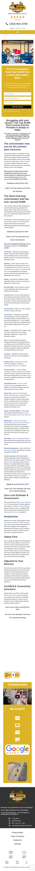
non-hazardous (25, 267)
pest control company (10, 450)
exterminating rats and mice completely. (15, 365)
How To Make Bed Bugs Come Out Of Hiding (14, 810)
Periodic (6, 369)
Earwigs (6, 330)
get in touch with (23, 415)
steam (6, 271)
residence (23, 161)
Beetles (6, 279)
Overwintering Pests (10, 383)
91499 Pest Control (18, 123)
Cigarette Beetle (25, 395)
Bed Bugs (7, 263)
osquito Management (11, 448)
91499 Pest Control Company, (12, 595)
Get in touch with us (12, 607)
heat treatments (8, 269)
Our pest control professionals (20, 438)
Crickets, (18, 369)
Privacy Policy (17, 832)
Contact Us (17, 840)
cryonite (17, 269)
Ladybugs (7, 354)
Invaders (12, 369)
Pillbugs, (24, 369)
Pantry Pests (8, 393)
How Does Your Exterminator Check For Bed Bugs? (17, 807)
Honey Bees (25, 422)
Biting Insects (8, 420)
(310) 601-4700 (21, 87)
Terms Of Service (17, 836)
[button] (17, 32)
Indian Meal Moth (13, 395)
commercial (16, 512)
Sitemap (17, 844)
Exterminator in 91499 (17, 135)
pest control (10, 462)
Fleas (5, 340)
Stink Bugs (7, 438)
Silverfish (14, 371)
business (7, 179)
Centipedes (7, 371)
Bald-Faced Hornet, (14, 422)
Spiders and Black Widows (12, 411)
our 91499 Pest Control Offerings (20, 506)
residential (7, 512)
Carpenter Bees (9, 308)
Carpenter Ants (8, 295)
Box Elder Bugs (9, 287)
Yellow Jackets (18, 420)
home (21, 177)
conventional (23, 269)
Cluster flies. (23, 371)
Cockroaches (8, 314)
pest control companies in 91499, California (16, 522)
